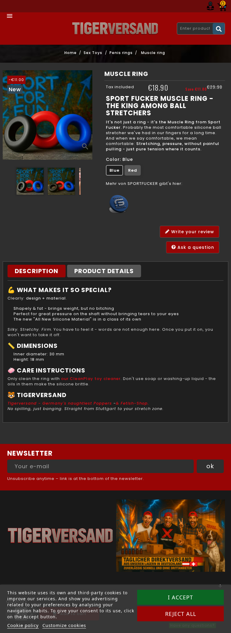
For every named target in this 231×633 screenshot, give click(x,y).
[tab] (37, 271)
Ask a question (195, 247)
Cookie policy (23, 625)
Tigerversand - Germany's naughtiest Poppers (60, 403)
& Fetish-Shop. (132, 403)
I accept (180, 597)
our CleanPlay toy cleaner (91, 378)
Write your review (192, 231)
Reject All (180, 613)
